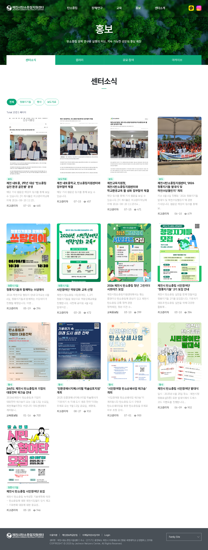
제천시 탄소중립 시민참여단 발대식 (178, 388)
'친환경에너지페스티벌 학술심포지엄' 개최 (79, 390)
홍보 (138, 8)
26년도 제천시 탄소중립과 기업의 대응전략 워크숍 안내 (26, 390)
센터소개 (160, 8)
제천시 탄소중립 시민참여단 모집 (25, 491)
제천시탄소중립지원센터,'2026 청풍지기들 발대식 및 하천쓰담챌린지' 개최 (176, 186)
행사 (39, 101)
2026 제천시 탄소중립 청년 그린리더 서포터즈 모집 (128, 287)
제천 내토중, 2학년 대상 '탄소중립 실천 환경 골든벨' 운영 (26, 184)
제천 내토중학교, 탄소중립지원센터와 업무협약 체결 (78, 184)
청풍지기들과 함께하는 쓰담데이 (25, 289)
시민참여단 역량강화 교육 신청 (75, 289)
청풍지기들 (25, 101)
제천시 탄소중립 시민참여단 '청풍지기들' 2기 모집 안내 (174, 287)
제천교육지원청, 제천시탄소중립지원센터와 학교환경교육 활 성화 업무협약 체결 (128, 186)
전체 (11, 101)
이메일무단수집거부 (91, 535)
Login (107, 535)
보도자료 (51, 101)
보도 (10, 179)
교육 (119, 8)
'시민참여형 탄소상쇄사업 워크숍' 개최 (127, 390)
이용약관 (53, 535)
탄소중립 (72, 8)
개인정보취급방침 (70, 535)
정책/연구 (97, 8)
